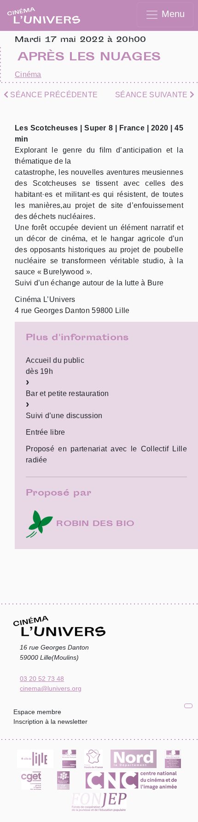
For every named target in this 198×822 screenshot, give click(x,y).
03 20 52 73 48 (42, 678)
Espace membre (37, 712)
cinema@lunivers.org (51, 688)
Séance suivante (152, 95)
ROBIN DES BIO (93, 524)
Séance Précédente (53, 95)
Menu (172, 14)
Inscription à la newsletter (50, 721)
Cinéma (28, 74)
